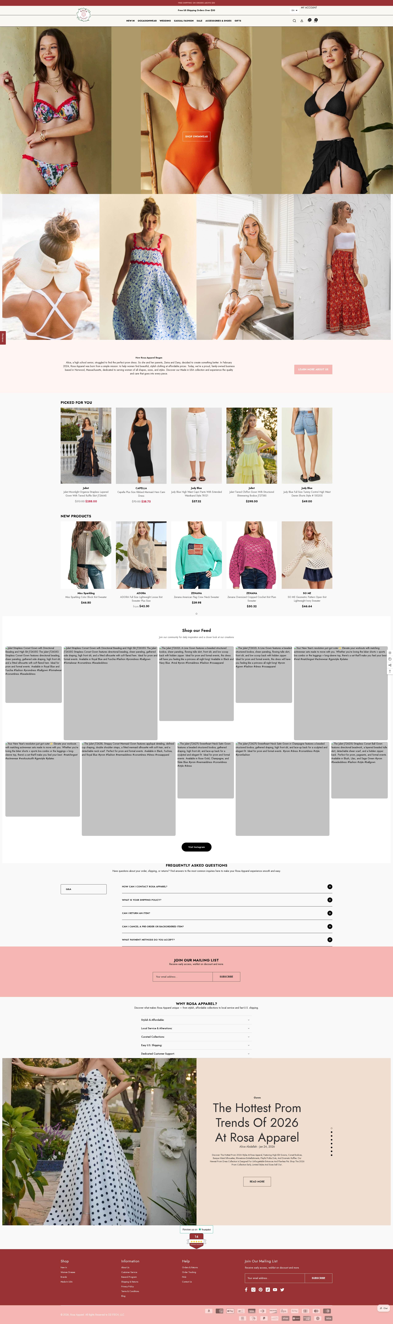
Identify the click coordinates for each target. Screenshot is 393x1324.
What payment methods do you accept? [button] (148, 939)
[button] (294, 10)
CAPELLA (141, 488)
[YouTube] (275, 1289)
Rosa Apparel (77, 1314)
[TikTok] (267, 1289)
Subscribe (226, 976)
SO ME (307, 593)
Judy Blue (196, 488)
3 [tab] (331, 1136)
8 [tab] (331, 1155)
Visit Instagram (196, 847)
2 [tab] (331, 1132)
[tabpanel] (86, 563)
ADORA (141, 593)
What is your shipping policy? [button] (141, 900)
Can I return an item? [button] (136, 913)
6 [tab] (331, 1147)
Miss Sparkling (86, 593)
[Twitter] (282, 1289)
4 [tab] (331, 1140)
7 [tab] (331, 1151)
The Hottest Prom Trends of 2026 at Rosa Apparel (257, 1122)
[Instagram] (253, 1289)
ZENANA (196, 593)
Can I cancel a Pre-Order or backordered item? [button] (153, 926)
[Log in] (301, 20)
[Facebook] (246, 1289)
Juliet (86, 488)
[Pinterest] (260, 1289)
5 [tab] (331, 1143)
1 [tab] (196, 614)
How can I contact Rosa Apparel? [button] (144, 886)
